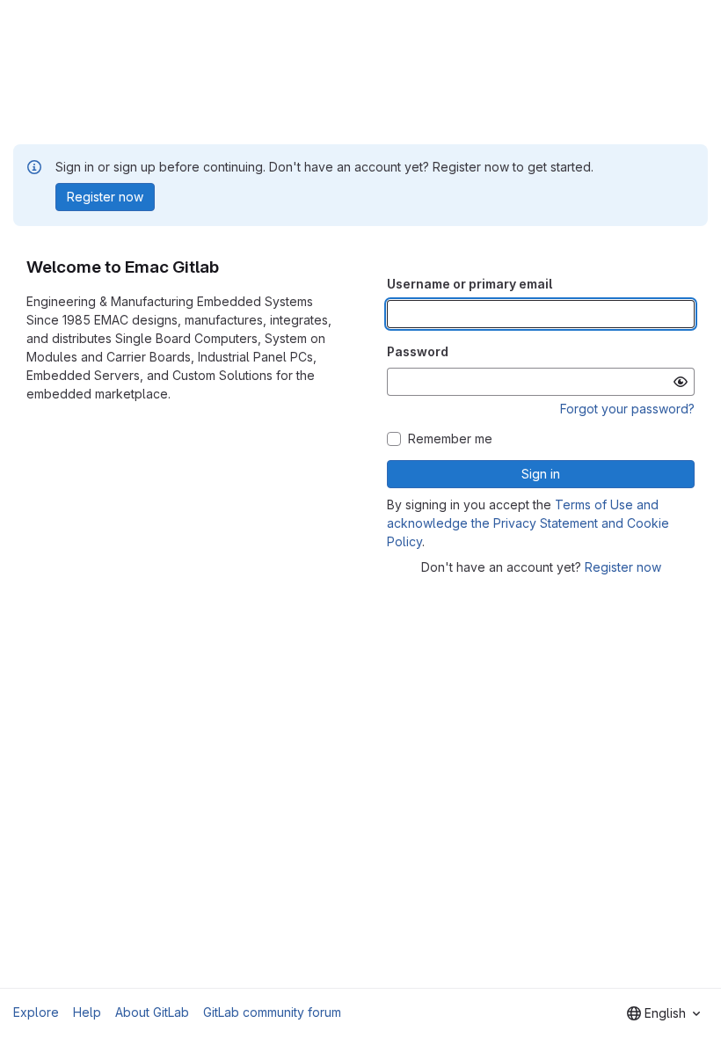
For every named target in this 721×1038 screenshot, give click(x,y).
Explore (36, 1012)
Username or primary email (469, 283)
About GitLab (152, 1012)
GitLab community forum (272, 1012)
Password (417, 351)
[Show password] (680, 382)
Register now (623, 566)
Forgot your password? (627, 408)
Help (87, 1012)
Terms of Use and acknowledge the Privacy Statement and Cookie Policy (528, 523)
